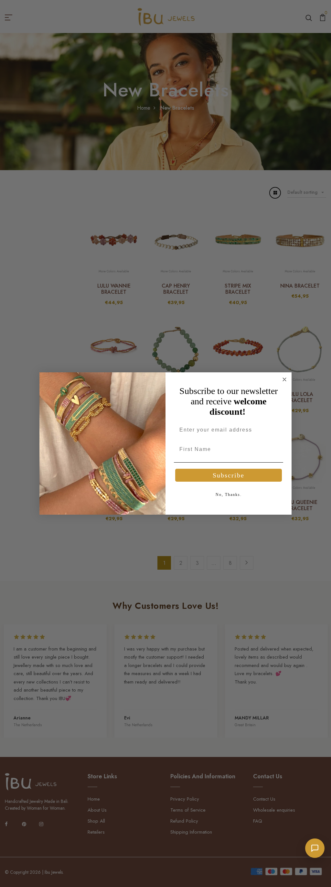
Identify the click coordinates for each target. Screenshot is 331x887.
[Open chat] (315, 848)
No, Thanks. (229, 494)
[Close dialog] (284, 379)
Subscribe (228, 475)
